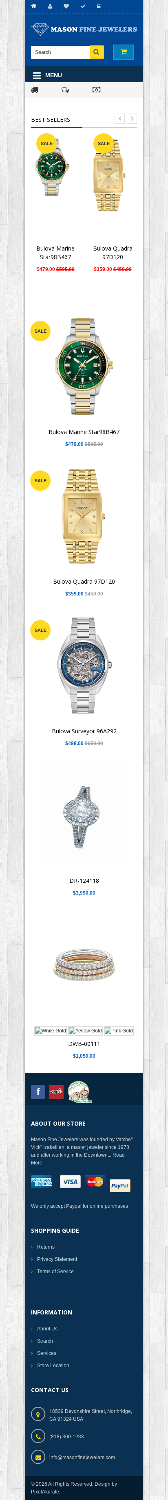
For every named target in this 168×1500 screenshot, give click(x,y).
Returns (46, 1247)
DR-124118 (84, 880)
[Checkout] (81, 6)
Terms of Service (55, 1271)
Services (46, 1353)
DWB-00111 (84, 1044)
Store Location (53, 1365)
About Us (47, 1329)
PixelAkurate (45, 1492)
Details (57, 183)
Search (45, 1341)
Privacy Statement (57, 1259)
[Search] (97, 52)
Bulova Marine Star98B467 (84, 432)
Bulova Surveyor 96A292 (84, 731)
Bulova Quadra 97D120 (84, 581)
